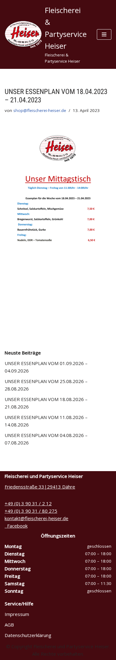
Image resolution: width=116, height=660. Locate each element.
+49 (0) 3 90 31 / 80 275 (31, 511)
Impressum (17, 614)
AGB (9, 625)
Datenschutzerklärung (28, 635)
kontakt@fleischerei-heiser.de (36, 518)
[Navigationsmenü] (104, 34)
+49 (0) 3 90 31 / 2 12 (28, 503)
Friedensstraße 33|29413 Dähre (40, 487)
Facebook (16, 526)
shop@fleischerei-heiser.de (39, 110)
